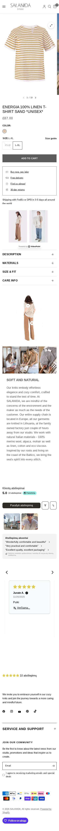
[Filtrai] (45, 505)
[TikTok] (37, 711)
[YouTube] (21, 712)
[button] (11, 675)
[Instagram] (14, 711)
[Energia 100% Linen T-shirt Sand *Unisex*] (4, 131)
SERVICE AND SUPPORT (23, 729)
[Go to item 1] (12, 521)
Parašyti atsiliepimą (21, 505)
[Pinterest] (29, 711)
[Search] (49, 6)
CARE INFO (10, 280)
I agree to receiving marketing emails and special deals (30, 775)
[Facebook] (6, 711)
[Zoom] (51, 25)
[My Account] (44, 6)
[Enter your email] (53, 766)
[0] (54, 6)
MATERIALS (10, 263)
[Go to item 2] (29, 521)
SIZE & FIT (9, 271)
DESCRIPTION (11, 254)
